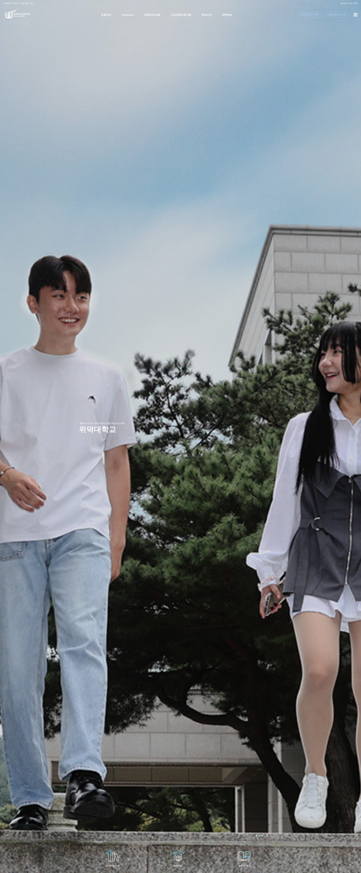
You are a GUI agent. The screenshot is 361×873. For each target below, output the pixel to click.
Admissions (128, 14)
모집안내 (106, 14)
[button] (256, 835)
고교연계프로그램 (181, 14)
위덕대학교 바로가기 (12, 3)
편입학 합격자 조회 (336, 14)
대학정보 (227, 14)
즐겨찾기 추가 (28, 3)
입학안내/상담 (152, 14)
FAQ (355, 3)
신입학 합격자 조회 (310, 14)
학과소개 (207, 14)
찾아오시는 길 (346, 3)
